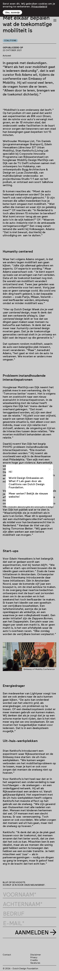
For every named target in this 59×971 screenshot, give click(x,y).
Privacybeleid (39, 6)
